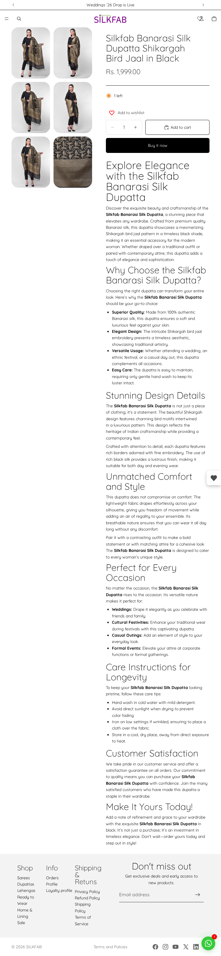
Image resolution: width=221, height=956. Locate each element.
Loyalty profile (59, 890)
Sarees (23, 877)
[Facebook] (155, 946)
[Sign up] (198, 895)
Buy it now (157, 145)
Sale (21, 922)
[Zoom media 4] (73, 107)
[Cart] (214, 18)
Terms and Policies (110, 946)
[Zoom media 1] (31, 52)
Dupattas (25, 884)
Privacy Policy (87, 891)
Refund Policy (87, 898)
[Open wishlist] (214, 478)
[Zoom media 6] (73, 162)
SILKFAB (34, 946)
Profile (52, 884)
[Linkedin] (196, 946)
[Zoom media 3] (31, 107)
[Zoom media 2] (73, 52)
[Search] (19, 18)
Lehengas (26, 890)
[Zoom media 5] (31, 162)
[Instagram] (165, 946)
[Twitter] (185, 946)
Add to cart (181, 127)
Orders (52, 877)
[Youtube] (175, 946)
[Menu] (6, 18)
